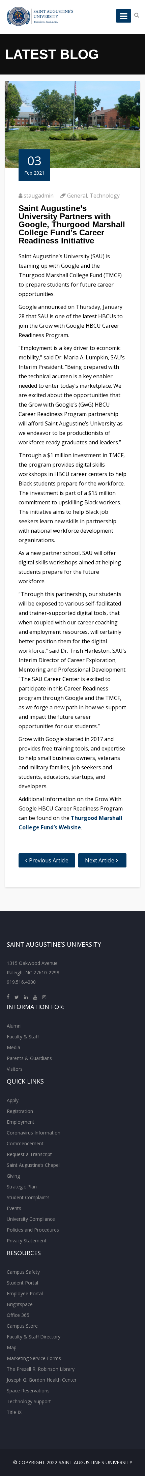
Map (12, 1347)
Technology (105, 195)
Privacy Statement (27, 1240)
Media (13, 1047)
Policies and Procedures (33, 1230)
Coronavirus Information (33, 1132)
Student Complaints (28, 1197)
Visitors (15, 1069)
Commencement (25, 1143)
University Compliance (31, 1219)
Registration (20, 1111)
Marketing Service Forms (34, 1358)
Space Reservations (28, 1390)
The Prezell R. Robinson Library (41, 1369)
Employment (20, 1122)
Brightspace (20, 1304)
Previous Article (48, 860)
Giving (13, 1176)
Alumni (14, 1026)
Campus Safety (23, 1272)
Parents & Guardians (29, 1058)
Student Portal (22, 1282)
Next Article (99, 860)
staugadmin (39, 195)
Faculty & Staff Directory (33, 1336)
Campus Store (22, 1326)
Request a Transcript (29, 1154)
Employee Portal (25, 1293)
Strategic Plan (22, 1186)
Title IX (14, 1412)
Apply (13, 1100)
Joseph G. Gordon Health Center (42, 1380)
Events (14, 1208)
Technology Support (29, 1401)
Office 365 (18, 1315)
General (77, 195)
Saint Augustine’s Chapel (33, 1165)
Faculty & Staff (23, 1036)
